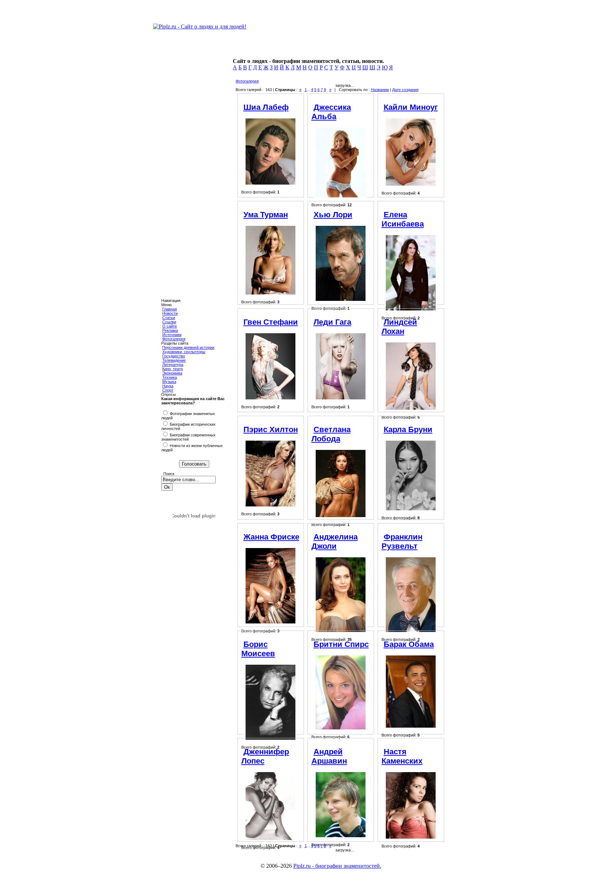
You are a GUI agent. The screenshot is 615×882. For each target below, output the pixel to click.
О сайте (169, 326)
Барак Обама (409, 644)
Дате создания (405, 89)
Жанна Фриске (271, 536)
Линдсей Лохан (399, 327)
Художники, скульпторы (183, 352)
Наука (167, 386)
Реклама (170, 330)
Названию (380, 89)
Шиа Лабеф (266, 107)
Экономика (172, 373)
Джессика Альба (331, 112)
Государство (173, 356)
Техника (169, 377)
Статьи (168, 317)
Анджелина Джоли (334, 541)
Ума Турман (265, 214)
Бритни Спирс (341, 644)
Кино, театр (172, 369)
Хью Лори (333, 214)
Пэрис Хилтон (270, 429)
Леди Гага (332, 322)
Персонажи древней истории (188, 347)
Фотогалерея (173, 339)
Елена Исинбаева (403, 219)
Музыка (169, 381)
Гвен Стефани (270, 322)
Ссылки (169, 322)
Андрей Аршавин (329, 756)
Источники (172, 335)
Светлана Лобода (331, 434)
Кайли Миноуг (411, 107)
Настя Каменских (402, 756)
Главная (169, 309)
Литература (172, 364)
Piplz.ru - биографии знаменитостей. (337, 866)
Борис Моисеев (258, 649)
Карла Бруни (408, 429)
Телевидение (174, 360)
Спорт (167, 390)
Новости (170, 313)
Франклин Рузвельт (402, 541)
